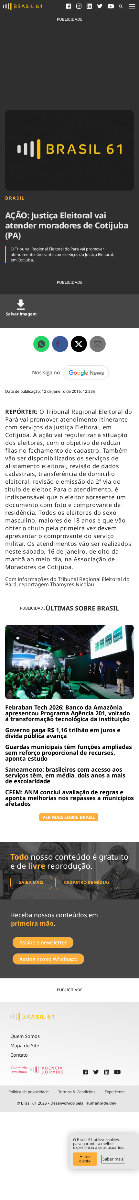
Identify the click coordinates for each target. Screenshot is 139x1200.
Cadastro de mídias (87, 882)
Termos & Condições (76, 1092)
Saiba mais (31, 882)
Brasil (15, 198)
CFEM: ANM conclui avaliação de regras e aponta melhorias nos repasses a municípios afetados (69, 798)
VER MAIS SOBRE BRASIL (68, 817)
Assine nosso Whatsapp (48, 959)
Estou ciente (85, 1158)
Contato (19, 1055)
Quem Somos (25, 1036)
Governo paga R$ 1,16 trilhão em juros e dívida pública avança (63, 733)
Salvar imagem (21, 314)
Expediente (115, 1092)
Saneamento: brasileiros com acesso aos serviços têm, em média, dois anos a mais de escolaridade (65, 775)
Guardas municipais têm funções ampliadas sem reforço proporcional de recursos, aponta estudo (68, 752)
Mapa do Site (24, 1045)
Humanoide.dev (100, 1103)
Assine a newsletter (43, 942)
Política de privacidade (28, 1092)
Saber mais (112, 1159)
